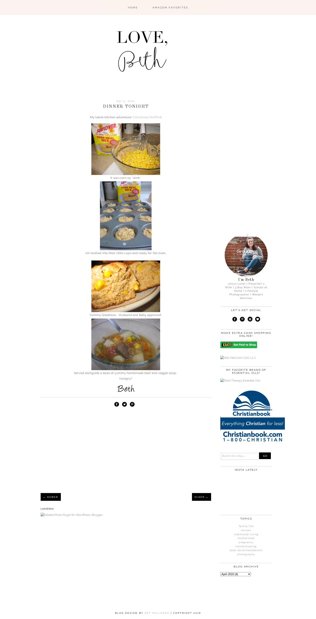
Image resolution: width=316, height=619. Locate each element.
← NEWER (50, 497)
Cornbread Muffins (147, 117)
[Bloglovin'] (257, 320)
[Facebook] (234, 320)
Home (133, 7)
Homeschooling (246, 546)
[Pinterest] (242, 320)
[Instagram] (250, 320)
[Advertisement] (126, 457)
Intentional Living (246, 534)
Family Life (246, 526)
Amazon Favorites (170, 7)
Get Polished (158, 613)
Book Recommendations (246, 550)
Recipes (246, 530)
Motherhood (246, 538)
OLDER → (202, 497)
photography (246, 554)
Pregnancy (246, 542)
